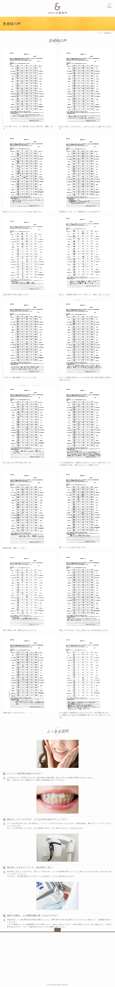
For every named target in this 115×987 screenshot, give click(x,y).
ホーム (99, 33)
